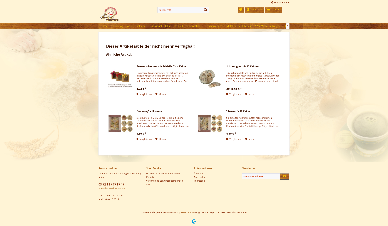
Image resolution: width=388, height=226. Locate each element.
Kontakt (150, 177)
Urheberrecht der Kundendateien (163, 173)
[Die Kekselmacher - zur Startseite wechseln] (109, 14)
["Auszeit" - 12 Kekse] (210, 123)
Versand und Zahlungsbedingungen (164, 180)
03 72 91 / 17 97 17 (111, 184)
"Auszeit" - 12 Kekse (238, 111)
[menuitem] (183, 10)
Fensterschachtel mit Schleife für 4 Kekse (161, 66)
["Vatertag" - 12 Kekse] (121, 123)
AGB (148, 184)
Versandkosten (187, 212)
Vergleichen (145, 94)
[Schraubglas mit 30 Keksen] (210, 78)
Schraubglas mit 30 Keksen (242, 66)
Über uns (198, 173)
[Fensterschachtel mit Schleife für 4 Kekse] (121, 78)
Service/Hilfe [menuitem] (280, 2)
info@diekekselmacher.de (112, 188)
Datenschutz (200, 177)
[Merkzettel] (241, 10)
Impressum (200, 180)
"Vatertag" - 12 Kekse (149, 111)
